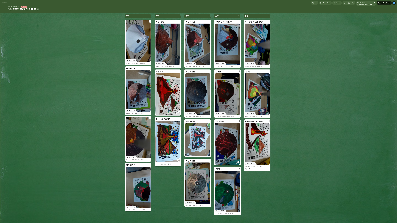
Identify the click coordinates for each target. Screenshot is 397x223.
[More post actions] (150, 21)
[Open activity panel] (345, 3)
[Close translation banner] (374, 2)
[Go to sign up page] (394, 3)
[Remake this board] (349, 3)
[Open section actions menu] (149, 15)
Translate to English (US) (364, 4)
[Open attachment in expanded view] (167, 94)
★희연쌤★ (10, 6)
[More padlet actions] (353, 3)
